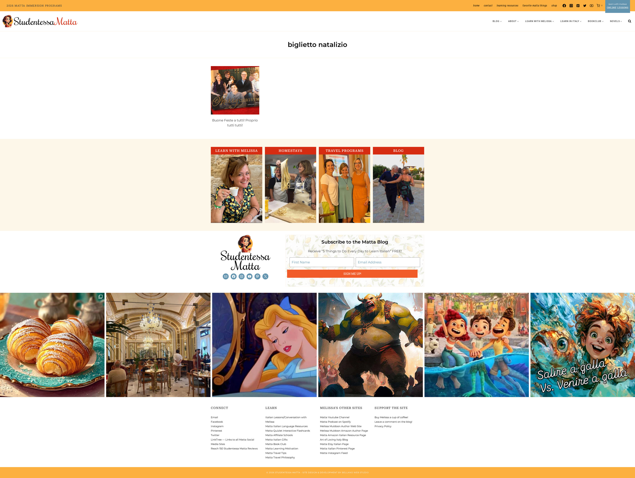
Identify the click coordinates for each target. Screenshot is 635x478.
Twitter (215, 435)
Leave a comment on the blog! (393, 421)
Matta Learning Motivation (281, 448)
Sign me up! (352, 274)
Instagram (217, 426)
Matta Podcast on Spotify (335, 421)
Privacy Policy (383, 426)
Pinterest (216, 430)
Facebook (217, 421)
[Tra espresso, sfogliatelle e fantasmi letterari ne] (158, 345)
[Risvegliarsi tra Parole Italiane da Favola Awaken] (264, 345)
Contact (488, 5)
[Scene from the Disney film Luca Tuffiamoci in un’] (476, 345)
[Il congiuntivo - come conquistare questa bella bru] (370, 345)
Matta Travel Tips (275, 453)
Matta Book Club (275, 444)
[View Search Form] (630, 21)
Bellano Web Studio (355, 472)
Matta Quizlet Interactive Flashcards (287, 430)
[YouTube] (591, 5)
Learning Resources (507, 5)
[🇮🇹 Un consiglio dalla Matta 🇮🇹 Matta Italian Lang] (52, 345)
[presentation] (235, 90)
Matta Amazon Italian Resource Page (343, 435)
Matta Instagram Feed (334, 453)
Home (476, 5)
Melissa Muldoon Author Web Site (340, 426)
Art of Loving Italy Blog (334, 439)
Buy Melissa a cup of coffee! (391, 417)
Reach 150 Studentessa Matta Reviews (234, 448)
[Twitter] (584, 5)
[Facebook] (564, 5)
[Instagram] (571, 5)
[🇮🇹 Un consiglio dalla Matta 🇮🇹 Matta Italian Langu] (582, 345)
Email (214, 417)
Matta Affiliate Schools (279, 435)
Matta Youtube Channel (334, 417)
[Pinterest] (577, 5)
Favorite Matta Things (535, 5)
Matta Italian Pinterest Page (337, 448)
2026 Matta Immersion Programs (34, 5)
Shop (554, 5)
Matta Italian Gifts (276, 439)
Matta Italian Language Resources (286, 426)
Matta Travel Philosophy (280, 457)
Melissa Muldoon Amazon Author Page (344, 430)
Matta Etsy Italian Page (334, 444)
